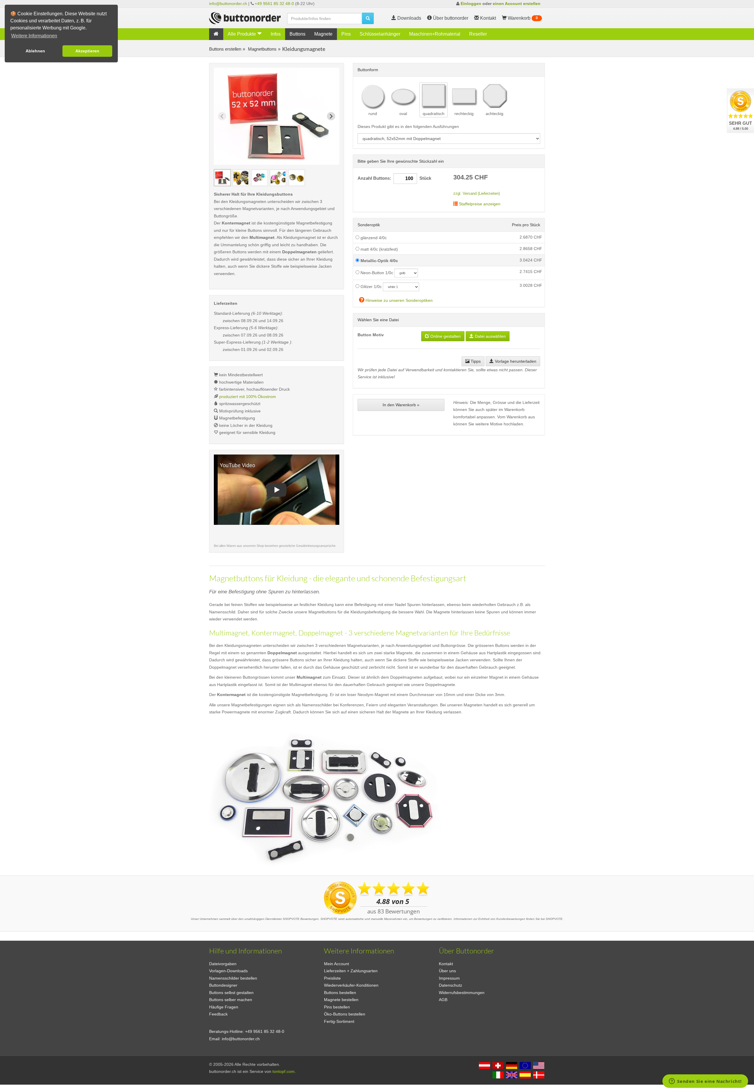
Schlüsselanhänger (380, 33)
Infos (276, 33)
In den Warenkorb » (401, 404)
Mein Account (336, 963)
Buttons (297, 33)
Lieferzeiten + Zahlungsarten (351, 970)
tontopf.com (283, 1071)
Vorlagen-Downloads (228, 970)
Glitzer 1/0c (370, 286)
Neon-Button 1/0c (376, 272)
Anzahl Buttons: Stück (394, 178)
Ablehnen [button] (35, 51)
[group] (222, 177)
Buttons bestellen (340, 992)
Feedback (218, 1014)
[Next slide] (331, 116)
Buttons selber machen (230, 999)
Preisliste (332, 978)
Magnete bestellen (341, 999)
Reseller (478, 33)
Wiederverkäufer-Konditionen (351, 985)
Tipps (475, 361)
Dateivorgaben (223, 963)
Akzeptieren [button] (87, 51)
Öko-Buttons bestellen (344, 1014)
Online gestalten (445, 336)
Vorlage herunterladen (515, 361)
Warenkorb (522, 18)
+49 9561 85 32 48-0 (274, 3)
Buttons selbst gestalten (231, 992)
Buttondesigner (223, 985)
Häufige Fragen (223, 1007)
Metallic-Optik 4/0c (378, 260)
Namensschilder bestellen (233, 978)
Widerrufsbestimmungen (462, 992)
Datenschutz (450, 985)
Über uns (447, 970)
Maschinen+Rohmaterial (434, 33)
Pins (346, 33)
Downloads (408, 18)
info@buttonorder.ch (228, 3)
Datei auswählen (490, 336)
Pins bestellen (337, 1007)
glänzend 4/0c (373, 237)
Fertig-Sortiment (339, 1021)
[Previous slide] (222, 116)
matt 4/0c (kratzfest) (378, 249)
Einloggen (471, 3)
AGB (443, 999)
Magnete (323, 33)
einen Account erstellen (516, 3)
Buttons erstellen (225, 48)
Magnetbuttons (262, 48)
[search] (368, 18)
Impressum (449, 978)
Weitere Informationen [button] (34, 35)
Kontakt (446, 963)
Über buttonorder (450, 18)
